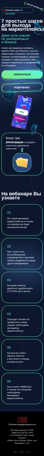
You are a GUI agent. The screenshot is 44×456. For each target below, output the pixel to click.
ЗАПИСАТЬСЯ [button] (22, 74)
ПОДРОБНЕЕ (22, 87)
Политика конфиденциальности (22, 424)
